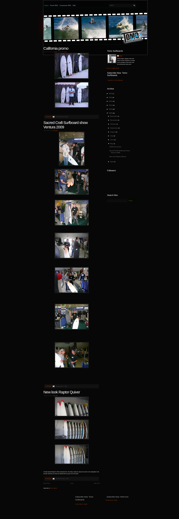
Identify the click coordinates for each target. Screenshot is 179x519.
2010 (111, 109)
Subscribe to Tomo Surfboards (115, 80)
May (112, 143)
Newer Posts (46, 483)
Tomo (120, 56)
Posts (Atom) (53, 488)
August (113, 132)
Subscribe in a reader (82, 504)
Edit (74, 5)
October (113, 124)
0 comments (48, 116)
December (114, 116)
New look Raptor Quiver (61, 392)
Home (46, 5)
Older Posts (97, 483)
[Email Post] (53, 116)
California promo (55, 48)
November (114, 120)
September (114, 128)
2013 (111, 97)
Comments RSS (65, 5)
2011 (111, 105)
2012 (111, 101)
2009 (111, 113)
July (112, 136)
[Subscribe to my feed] (106, 500)
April (112, 161)
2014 (111, 93)
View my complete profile (113, 68)
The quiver (64, 51)
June (112, 139)
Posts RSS (54, 5)
